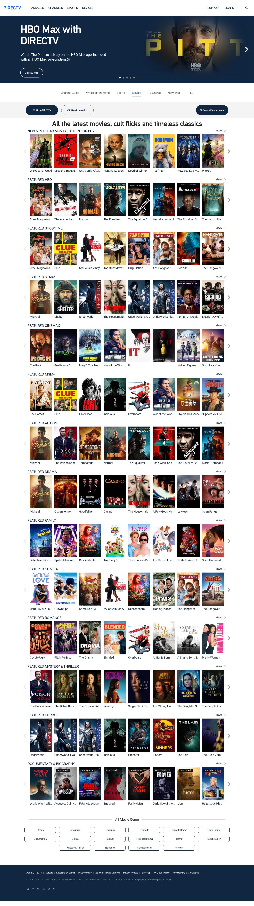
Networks (174, 93)
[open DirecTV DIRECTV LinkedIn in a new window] (27, 889)
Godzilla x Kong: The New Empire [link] (223, 365)
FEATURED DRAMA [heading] (42, 471)
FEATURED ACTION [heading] (42, 423)
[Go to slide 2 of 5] (123, 78)
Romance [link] (110, 847)
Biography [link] (110, 830)
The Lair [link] (182, 755)
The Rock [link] (35, 365)
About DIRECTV (34, 872)
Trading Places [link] (162, 609)
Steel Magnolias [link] (40, 219)
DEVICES (87, 8)
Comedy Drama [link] (179, 830)
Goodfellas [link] (86, 511)
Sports (121, 93)
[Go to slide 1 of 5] (120, 78)
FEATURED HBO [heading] (39, 179)
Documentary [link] (40, 838)
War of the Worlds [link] (115, 365)
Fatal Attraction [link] (89, 803)
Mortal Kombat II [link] (163, 219)
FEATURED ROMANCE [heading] (44, 617)
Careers (49, 872)
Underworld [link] (86, 317)
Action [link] (40, 830)
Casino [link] (108, 511)
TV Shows (154, 93)
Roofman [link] (158, 171)
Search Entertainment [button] (213, 110)
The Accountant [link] (64, 219)
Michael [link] (35, 317)
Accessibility (178, 872)
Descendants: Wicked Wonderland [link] (100, 560)
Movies (136, 93)
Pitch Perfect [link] (62, 657)
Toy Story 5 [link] (110, 560)
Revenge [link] (109, 706)
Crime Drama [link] (214, 830)
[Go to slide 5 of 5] (134, 78)
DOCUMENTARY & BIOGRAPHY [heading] (51, 763)
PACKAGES (37, 8)
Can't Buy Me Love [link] (41, 609)
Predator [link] (133, 755)
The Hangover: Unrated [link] (216, 609)
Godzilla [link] (182, 268)
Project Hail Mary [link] (188, 414)
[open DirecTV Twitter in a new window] (38, 889)
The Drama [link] (86, 657)
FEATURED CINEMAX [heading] (43, 325)
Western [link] (179, 847)
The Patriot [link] (37, 414)
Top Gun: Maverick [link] (115, 268)
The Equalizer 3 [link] (187, 219)
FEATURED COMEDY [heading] (43, 569)
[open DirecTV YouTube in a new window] (49, 889)
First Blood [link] (85, 414)
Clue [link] (57, 268)
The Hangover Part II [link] (215, 268)
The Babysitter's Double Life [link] (71, 706)
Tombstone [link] (86, 463)
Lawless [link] (182, 511)
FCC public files (161, 872)
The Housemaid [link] (114, 317)
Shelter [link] (58, 317)
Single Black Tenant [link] (140, 706)
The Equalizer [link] (112, 219)
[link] (41, 151)
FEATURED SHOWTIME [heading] (45, 228)
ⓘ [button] (68, 59)
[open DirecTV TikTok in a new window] (54, 889)
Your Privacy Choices (109, 872)
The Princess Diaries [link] (141, 560)
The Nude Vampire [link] (214, 755)
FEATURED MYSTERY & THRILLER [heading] (53, 666)
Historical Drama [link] (144, 838)
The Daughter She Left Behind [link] (196, 706)
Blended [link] (109, 657)
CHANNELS (55, 8)
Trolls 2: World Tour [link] (189, 560)
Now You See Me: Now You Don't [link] (197, 171)
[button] (246, 8)
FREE (190, 93)
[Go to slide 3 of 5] (127, 78)
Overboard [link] (134, 414)
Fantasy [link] (110, 838)
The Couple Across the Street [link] (220, 706)
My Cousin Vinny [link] (89, 268)
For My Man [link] (135, 803)
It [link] (129, 365)
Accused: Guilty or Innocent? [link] (72, 803)
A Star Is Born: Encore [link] (190, 657)
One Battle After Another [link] (94, 171)
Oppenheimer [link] (63, 511)
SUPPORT (214, 8)
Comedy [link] (145, 830)
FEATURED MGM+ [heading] (41, 374)
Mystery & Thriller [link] (75, 847)
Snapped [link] (109, 803)
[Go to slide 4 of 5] (130, 78)
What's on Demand (98, 93)
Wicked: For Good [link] (41, 171)
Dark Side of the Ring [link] (166, 803)
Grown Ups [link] (61, 609)
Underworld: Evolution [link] (142, 317)
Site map (146, 872)
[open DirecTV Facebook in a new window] (33, 889)
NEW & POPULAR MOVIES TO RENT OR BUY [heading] (60, 131)
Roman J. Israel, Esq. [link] (190, 317)
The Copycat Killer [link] (90, 706)
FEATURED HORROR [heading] (43, 715)
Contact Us (193, 872)
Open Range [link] (209, 511)
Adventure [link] (75, 830)
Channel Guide (70, 93)
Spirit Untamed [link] (211, 560)
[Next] (247, 49)
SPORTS (72, 8)
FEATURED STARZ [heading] (41, 277)
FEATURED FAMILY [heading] (41, 520)
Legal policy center (65, 872)
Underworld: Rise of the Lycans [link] (172, 317)
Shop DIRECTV (43, 110)
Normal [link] (83, 219)
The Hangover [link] (161, 268)
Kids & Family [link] (214, 838)
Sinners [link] (157, 755)
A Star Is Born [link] (161, 657)
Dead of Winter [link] (137, 171)
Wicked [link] (206, 171)
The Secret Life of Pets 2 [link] (168, 560)
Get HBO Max (31, 72)
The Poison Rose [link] (64, 463)
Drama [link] (75, 838)
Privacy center (85, 872)
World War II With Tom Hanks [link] (48, 803)
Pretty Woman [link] (211, 657)
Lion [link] (180, 803)
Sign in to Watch (79, 110)
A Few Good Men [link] (163, 511)
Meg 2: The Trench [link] (90, 365)
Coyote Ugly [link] (37, 657)
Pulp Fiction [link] (135, 268)
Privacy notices (130, 872)
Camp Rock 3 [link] (87, 609)
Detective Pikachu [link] (41, 560)
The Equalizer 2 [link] (137, 219)
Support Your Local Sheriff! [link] (218, 414)
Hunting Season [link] (113, 171)
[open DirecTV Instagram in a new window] (43, 889)
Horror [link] (179, 838)
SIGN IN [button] (229, 8)
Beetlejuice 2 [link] (62, 365)
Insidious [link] (109, 414)
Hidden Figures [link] (186, 365)
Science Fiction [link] (144, 847)
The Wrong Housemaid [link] (167, 706)
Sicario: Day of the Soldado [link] (218, 317)
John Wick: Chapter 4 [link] (166, 463)
